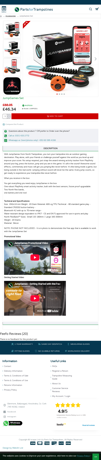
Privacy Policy (83, 456)
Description (51, 148)
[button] (25, 58)
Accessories (11, 16)
